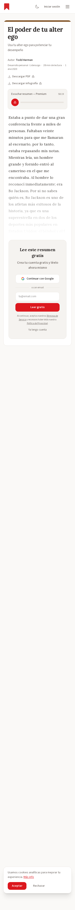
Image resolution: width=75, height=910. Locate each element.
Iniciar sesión (52, 7)
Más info (29, 877)
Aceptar (17, 886)
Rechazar (39, 886)
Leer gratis (37, 307)
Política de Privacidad (37, 323)
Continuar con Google (40, 279)
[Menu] (67, 7)
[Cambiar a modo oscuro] (37, 6)
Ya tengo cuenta (37, 330)
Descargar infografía (25, 83)
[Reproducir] (15, 102)
